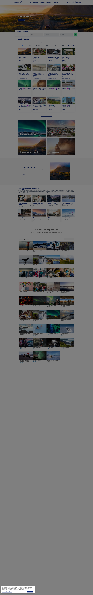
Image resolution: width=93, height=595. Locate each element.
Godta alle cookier (30, 591)
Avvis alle (23, 591)
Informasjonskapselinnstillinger (7, 591)
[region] (18, 589)
